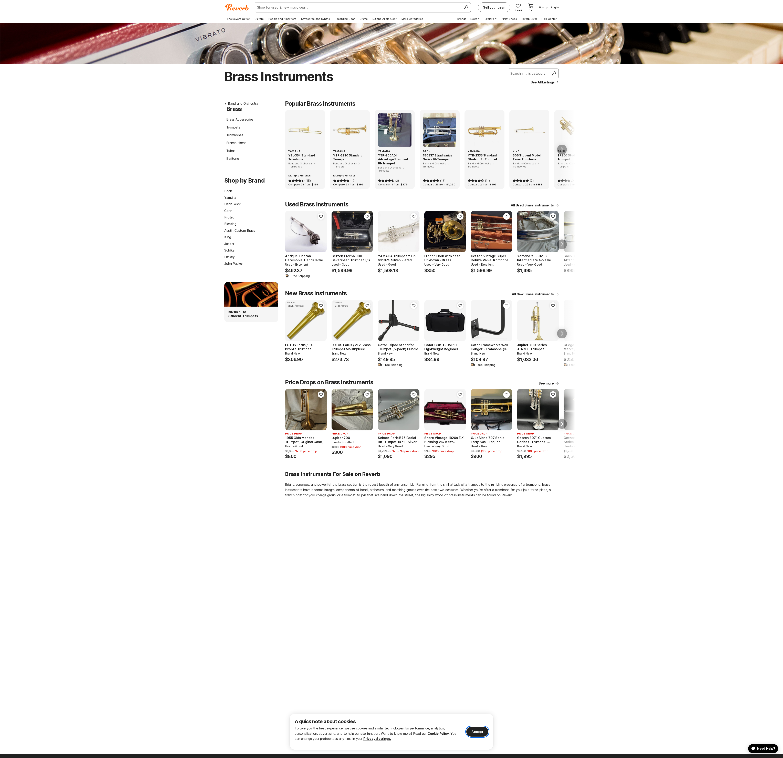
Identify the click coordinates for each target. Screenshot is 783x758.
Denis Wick (232, 204)
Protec (229, 217)
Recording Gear (345, 18)
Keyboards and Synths (315, 18)
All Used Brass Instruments (532, 205)
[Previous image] (291, 231)
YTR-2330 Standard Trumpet (347, 157)
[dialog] (391, 732)
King (227, 237)
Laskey (229, 257)
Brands (461, 18)
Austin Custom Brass (239, 230)
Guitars (259, 18)
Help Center (549, 18)
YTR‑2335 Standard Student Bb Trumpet (482, 157)
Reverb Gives (529, 18)
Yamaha (230, 197)
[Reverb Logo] (237, 7)
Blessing (230, 224)
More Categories (412, 18)
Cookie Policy (438, 733)
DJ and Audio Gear (385, 18)
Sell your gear (494, 7)
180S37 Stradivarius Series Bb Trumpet (437, 157)
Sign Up (543, 7)
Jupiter (229, 244)
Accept (477, 732)
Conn (228, 211)
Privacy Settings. (377, 739)
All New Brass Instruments (533, 294)
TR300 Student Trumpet (568, 157)
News (473, 18)
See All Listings (543, 82)
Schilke (229, 250)
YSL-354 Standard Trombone (301, 157)
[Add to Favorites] (321, 216)
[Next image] (321, 231)
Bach (228, 191)
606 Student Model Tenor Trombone (527, 157)
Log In (555, 7)
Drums (364, 18)
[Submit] (554, 73)
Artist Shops (509, 18)
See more (546, 383)
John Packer (233, 264)
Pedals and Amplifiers (282, 18)
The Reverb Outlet (238, 18)
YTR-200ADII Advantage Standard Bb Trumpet (393, 159)
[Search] (466, 7)
